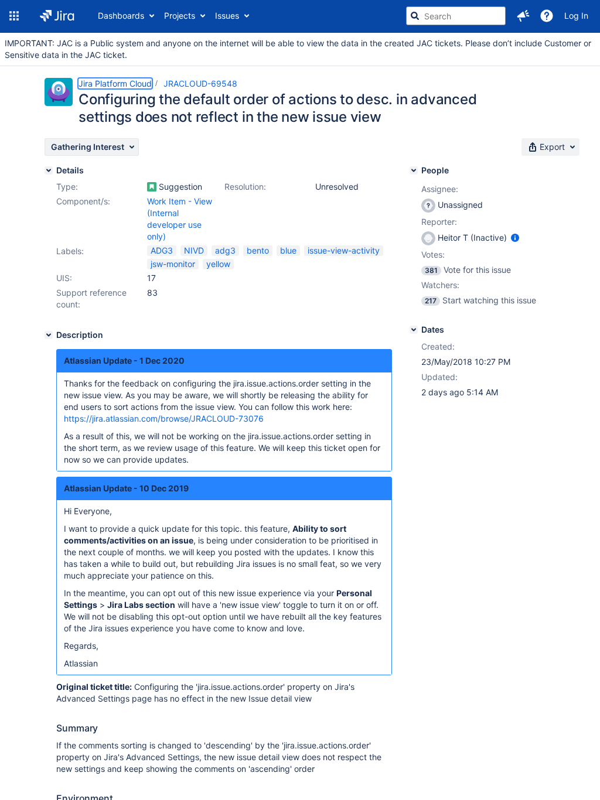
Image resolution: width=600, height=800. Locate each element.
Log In (576, 15)
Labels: (70, 251)
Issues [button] (227, 15)
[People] (414, 170)
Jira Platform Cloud (115, 83)
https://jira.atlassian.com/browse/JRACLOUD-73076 (164, 418)
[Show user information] (515, 237)
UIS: (64, 278)
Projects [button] (179, 15)
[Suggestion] (151, 187)
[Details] (49, 170)
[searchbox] (456, 15)
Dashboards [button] (121, 15)
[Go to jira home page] (57, 16)
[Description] (49, 335)
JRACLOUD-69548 (200, 83)
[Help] (546, 15)
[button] (14, 16)
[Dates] (414, 330)
